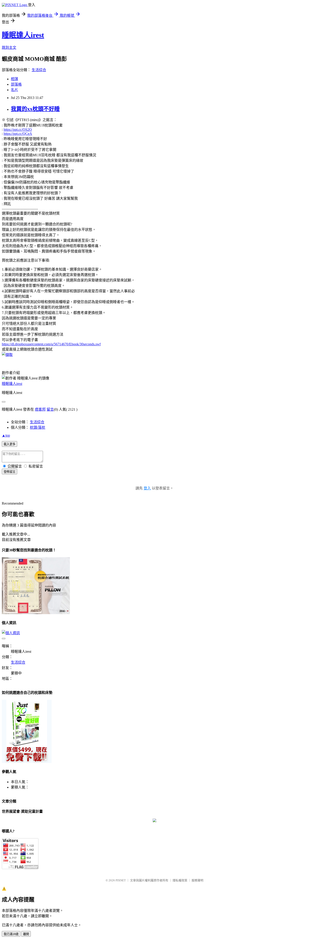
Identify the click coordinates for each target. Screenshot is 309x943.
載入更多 (9, 444)
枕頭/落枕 (37, 427)
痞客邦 (40, 409)
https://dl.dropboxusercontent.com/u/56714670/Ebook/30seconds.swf (51, 344)
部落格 (16, 84)
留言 (50, 409)
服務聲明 (197, 880)
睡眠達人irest (23, 35)
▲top (6, 435)
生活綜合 (39, 70)
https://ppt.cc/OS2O (18, 129)
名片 (14, 90)
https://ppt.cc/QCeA (18, 134)
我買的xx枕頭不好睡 (35, 109)
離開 (26, 934)
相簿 (14, 79)
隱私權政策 (180, 880)
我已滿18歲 (11, 934)
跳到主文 (9, 47)
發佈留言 (9, 471)
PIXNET (121, 880)
